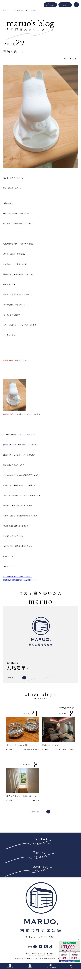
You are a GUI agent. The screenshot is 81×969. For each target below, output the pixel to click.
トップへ (71, 967)
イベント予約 (10, 967)
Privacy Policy (32, 955)
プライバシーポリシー (47, 937)
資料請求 (30, 967)
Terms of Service (44, 955)
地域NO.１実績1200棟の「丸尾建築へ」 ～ (20, 580)
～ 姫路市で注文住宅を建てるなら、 (17, 576)
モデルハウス (50, 967)
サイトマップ (30, 937)
